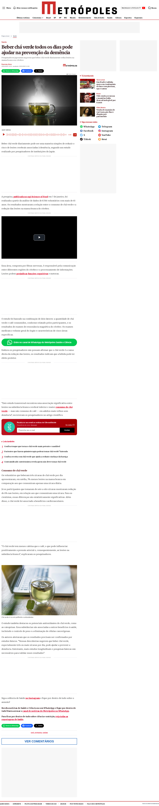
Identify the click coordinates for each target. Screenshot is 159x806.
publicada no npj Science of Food (30, 196)
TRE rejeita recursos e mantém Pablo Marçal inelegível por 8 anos (106, 99)
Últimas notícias (23, 18)
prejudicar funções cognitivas (32, 273)
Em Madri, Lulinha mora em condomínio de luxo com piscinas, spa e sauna (106, 85)
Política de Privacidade (33, 804)
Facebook (88, 131)
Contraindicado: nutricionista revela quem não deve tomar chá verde (35, 462)
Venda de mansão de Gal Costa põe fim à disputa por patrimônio (105, 113)
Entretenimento (85, 18)
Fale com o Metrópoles (96, 804)
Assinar (67, 430)
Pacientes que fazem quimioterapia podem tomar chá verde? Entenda (36, 451)
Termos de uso (51, 804)
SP (60, 18)
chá (32, 733)
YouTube (106, 135)
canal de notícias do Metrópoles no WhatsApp (45, 711)
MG (65, 18)
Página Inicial (5, 36)
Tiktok (87, 139)
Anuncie (63, 804)
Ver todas (68, 425)
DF (55, 18)
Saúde (109, 18)
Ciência (118, 18)
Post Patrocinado (76, 804)
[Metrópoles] (79, 7)
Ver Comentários (39, 741)
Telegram (107, 126)
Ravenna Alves (6, 64)
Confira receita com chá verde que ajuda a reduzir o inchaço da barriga (36, 457)
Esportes (128, 18)
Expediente (17, 804)
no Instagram (32, 698)
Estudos (38, 733)
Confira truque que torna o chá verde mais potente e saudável (32, 446)
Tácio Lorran (100, 80)
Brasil (48, 18)
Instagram (107, 131)
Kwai (104, 139)
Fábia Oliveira (100, 107)
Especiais (138, 18)
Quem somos (4, 804)
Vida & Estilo (99, 18)
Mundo (73, 18)
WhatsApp (89, 126)
